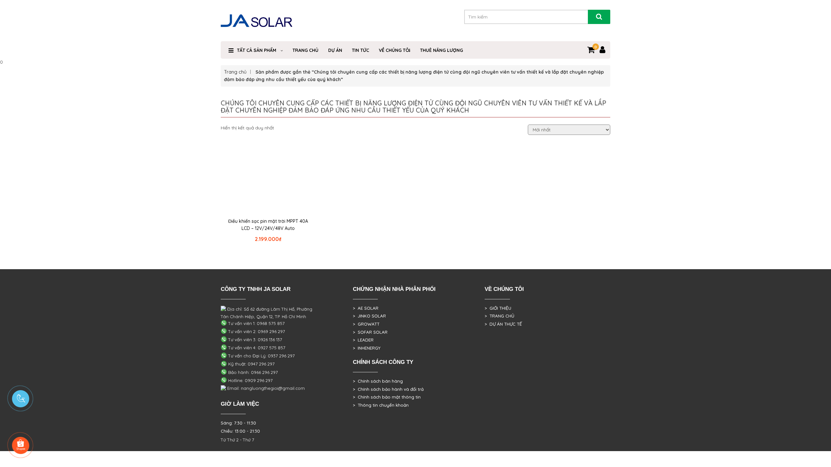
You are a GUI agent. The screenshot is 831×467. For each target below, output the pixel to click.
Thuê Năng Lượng (441, 50)
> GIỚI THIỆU (498, 308)
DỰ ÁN (335, 50)
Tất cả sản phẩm (256, 50)
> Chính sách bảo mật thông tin (387, 397)
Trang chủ (235, 72)
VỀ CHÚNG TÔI (394, 50)
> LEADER (363, 339)
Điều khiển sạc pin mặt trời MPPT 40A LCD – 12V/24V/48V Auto (268, 224)
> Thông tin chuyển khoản (381, 405)
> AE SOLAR (365, 308)
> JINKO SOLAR (369, 315)
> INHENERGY (366, 348)
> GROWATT (366, 324)
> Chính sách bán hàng (378, 381)
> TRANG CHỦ (499, 315)
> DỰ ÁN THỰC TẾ (503, 324)
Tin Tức (360, 50)
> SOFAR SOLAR (370, 332)
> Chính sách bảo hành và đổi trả (388, 389)
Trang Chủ (305, 50)
